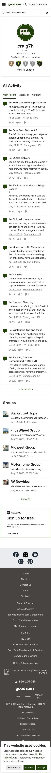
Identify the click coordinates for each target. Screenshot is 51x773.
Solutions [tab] (37, 94)
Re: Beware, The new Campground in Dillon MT (23, 359)
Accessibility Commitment (28, 735)
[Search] (25, 4)
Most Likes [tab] (24, 94)
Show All (25, 499)
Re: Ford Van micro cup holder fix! (28, 102)
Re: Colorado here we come (24, 219)
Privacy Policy (28, 712)
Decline (29, 767)
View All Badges (25, 69)
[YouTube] (35, 554)
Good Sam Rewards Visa (25, 620)
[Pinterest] (30, 561)
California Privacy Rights (28, 718)
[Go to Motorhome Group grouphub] (5, 465)
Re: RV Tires (15, 274)
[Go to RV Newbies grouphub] (5, 482)
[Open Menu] (47, 13)
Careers (27, 697)
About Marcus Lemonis (25, 626)
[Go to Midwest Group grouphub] (5, 448)
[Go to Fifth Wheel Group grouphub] (5, 431)
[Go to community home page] (15, 4)
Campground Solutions (25, 656)
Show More (27, 389)
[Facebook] (15, 554)
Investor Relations (28, 724)
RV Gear (25, 639)
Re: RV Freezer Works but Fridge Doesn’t (27, 187)
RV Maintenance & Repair (25, 644)
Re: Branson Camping (21, 302)
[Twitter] (25, 554)
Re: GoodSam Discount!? (23, 130)
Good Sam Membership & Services (25, 650)
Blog (18, 697)
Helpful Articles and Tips (25, 663)
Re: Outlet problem (19, 157)
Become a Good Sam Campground (25, 614)
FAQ (25, 590)
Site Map (25, 596)
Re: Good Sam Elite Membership (27, 246)
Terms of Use (28, 729)
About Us (25, 579)
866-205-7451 (27, 681)
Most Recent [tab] (9, 94)
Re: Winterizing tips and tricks (25, 329)
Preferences (14, 767)
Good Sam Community (15, 13)
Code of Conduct (25, 603)
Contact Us (25, 584)
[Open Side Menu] (4, 4)
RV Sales (25, 633)
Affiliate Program (25, 609)
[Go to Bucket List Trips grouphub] (5, 414)
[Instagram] (20, 561)
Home (26, 573)
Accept (41, 767)
